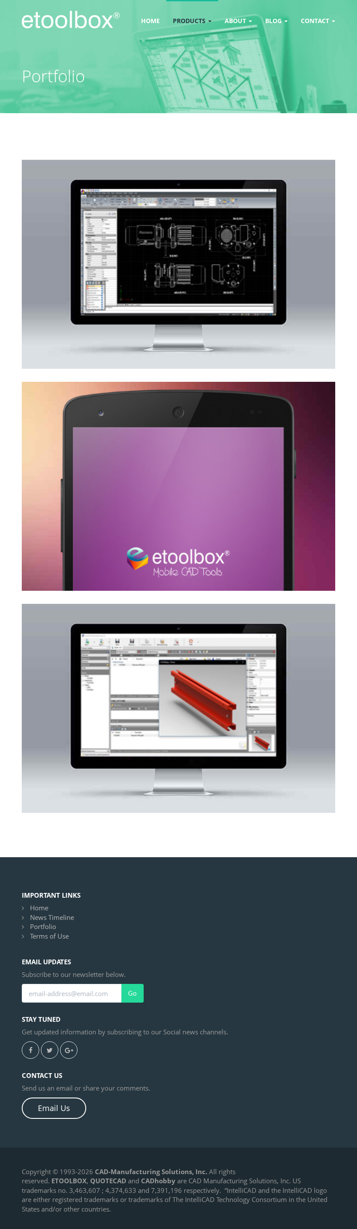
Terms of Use (49, 936)
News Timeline (52, 917)
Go (132, 993)
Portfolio (43, 926)
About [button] (236, 21)
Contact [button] (316, 21)
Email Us (54, 1108)
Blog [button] (274, 21)
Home (150, 21)
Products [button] (190, 21)
